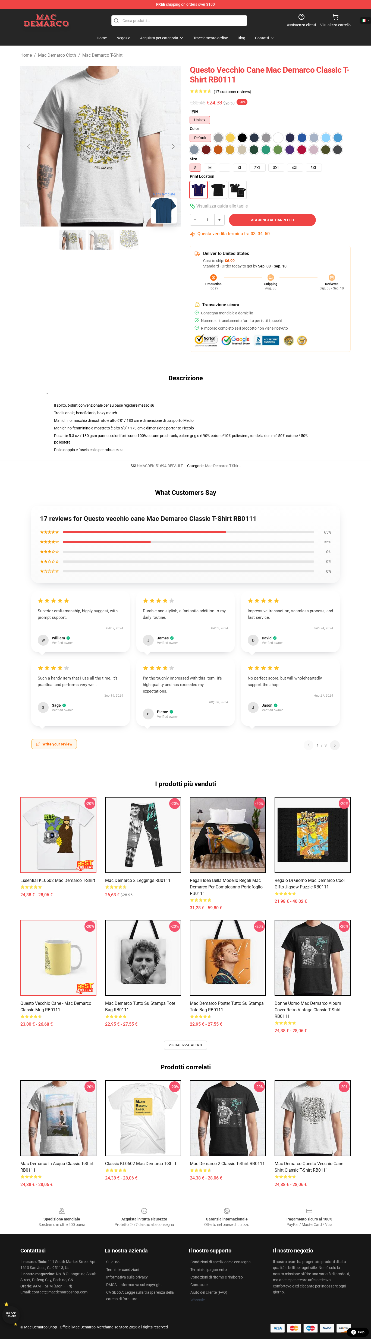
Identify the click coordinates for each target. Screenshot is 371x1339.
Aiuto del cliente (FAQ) (208, 1292)
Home (26, 55)
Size (193, 159)
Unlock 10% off (11, 1315)
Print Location (202, 176)
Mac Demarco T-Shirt (102, 55)
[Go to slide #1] (72, 240)
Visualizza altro (185, 1045)
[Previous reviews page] (308, 745)
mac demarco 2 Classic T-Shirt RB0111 (227, 1163)
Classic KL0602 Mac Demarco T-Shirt (140, 1163)
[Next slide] (172, 146)
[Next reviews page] (335, 745)
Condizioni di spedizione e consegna (220, 1262)
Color (194, 128)
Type (194, 111)
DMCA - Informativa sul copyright (134, 1285)
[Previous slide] (28, 146)
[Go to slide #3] (129, 240)
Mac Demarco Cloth (57, 55)
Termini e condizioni (122, 1269)
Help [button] (361, 1332)
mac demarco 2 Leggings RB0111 (138, 880)
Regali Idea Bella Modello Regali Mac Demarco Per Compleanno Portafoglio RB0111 (226, 887)
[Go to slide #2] (101, 240)
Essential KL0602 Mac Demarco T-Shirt (57, 880)
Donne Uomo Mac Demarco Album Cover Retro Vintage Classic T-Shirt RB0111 (308, 1010)
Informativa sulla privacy (127, 1277)
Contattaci (199, 1285)
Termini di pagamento (208, 1269)
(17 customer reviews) (232, 92)
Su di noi (113, 1262)
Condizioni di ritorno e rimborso (216, 1277)
